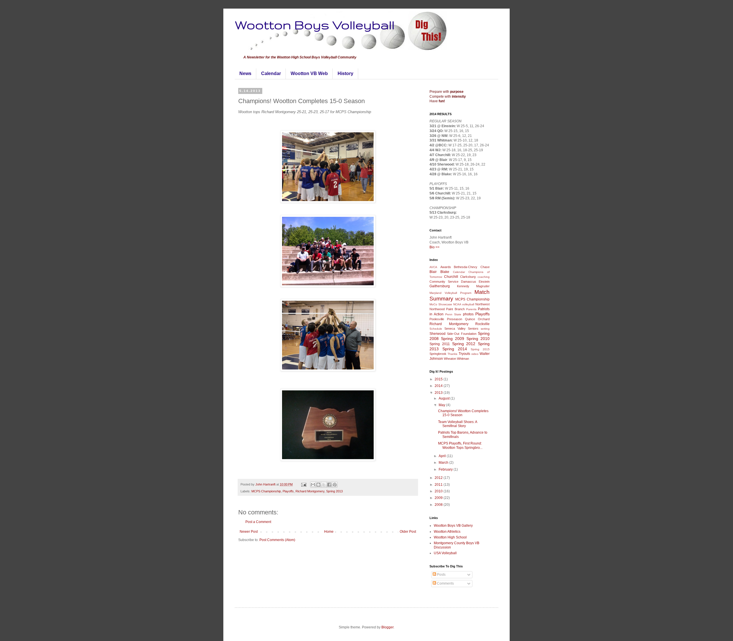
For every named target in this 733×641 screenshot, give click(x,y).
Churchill (451, 277)
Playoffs (288, 491)
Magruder (483, 286)
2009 (439, 498)
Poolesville (436, 319)
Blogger (387, 627)
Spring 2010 (478, 338)
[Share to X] (324, 484)
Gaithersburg (439, 286)
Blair (433, 272)
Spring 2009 (452, 338)
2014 (439, 386)
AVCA (433, 267)
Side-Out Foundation (461, 333)
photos (468, 314)
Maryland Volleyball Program (450, 292)
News (245, 73)
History (345, 73)
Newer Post (249, 532)
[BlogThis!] (318, 484)
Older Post (408, 532)
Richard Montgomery (309, 491)
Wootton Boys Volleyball (315, 25)
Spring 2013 (334, 491)
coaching (484, 276)
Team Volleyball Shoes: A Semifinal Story (457, 424)
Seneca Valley (454, 328)
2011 (439, 485)
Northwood (437, 309)
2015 (439, 379)
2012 (439, 478)
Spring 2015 (480, 349)
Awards (445, 267)
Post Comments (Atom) (277, 540)
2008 (439, 505)
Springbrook (437, 353)
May (442, 405)
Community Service (443, 281)
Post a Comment (258, 522)
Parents (471, 309)
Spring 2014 (454, 349)
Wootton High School (450, 537)
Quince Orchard (477, 319)
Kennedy (463, 286)
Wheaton (450, 358)
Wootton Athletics (447, 532)
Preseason (454, 319)
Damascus (468, 281)
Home (329, 532)
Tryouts (464, 354)
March (444, 463)
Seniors (473, 328)
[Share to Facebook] (329, 484)
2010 (439, 491)
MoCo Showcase (440, 304)
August (444, 398)
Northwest (482, 304)
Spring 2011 (439, 344)
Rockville (482, 324)
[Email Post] (303, 484)
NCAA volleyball (463, 304)
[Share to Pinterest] (335, 484)
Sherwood (437, 334)
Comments (445, 583)
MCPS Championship (266, 491)
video (474, 353)
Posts (441, 575)
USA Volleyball (445, 553)
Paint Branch (455, 309)
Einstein (484, 281)
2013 (439, 393)
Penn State (453, 314)
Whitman (463, 358)
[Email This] (313, 484)
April (443, 456)
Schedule (435, 328)
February (446, 469)
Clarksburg (468, 276)
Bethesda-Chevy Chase (472, 267)
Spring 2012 (464, 343)
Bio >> (434, 247)
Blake (444, 272)
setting (485, 328)
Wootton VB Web (309, 73)
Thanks (452, 353)
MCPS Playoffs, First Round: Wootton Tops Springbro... (460, 445)
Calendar (271, 73)
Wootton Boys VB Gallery (453, 526)
